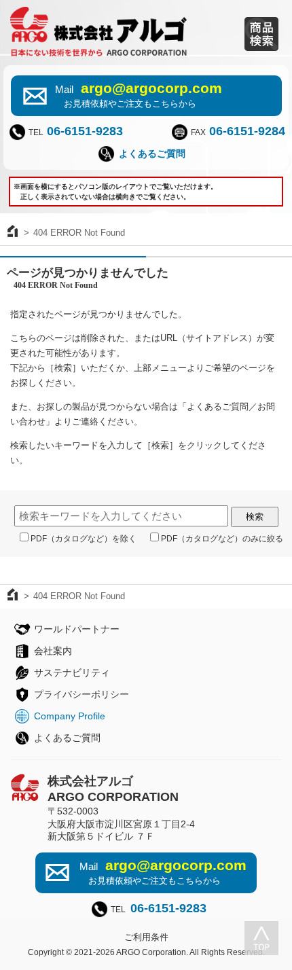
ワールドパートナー (77, 629)
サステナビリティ (72, 672)
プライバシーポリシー (81, 694)
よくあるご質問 (152, 153)
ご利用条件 (146, 937)
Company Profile (69, 716)
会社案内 (53, 650)
